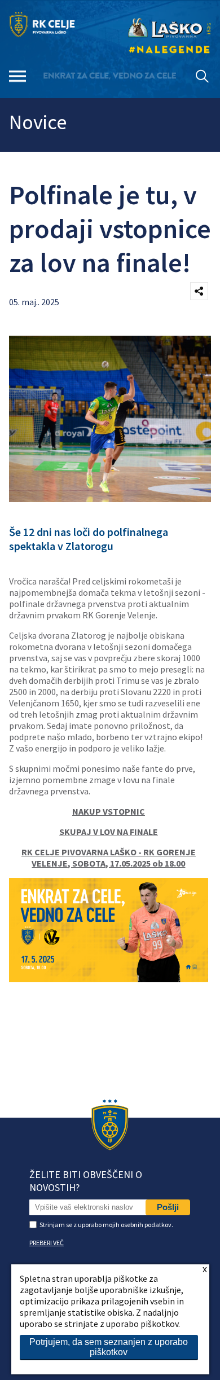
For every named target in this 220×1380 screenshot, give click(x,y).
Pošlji (168, 1207)
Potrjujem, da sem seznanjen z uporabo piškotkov (108, 1347)
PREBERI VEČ (46, 1242)
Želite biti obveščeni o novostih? (85, 1181)
